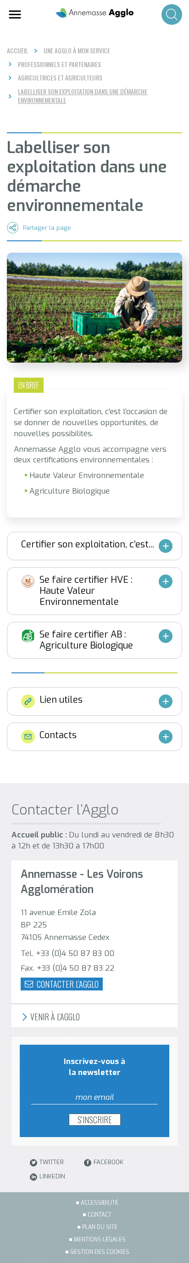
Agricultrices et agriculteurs (60, 77)
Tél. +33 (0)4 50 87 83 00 (67, 953)
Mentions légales (100, 1239)
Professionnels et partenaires (59, 64)
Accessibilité (99, 1202)
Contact (99, 1214)
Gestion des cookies (99, 1252)
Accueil (17, 50)
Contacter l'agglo (67, 984)
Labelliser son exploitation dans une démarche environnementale (82, 96)
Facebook (108, 1162)
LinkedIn (52, 1176)
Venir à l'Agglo (54, 1017)
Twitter (51, 1162)
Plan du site (99, 1227)
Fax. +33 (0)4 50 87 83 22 (67, 968)
